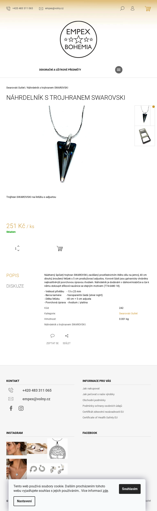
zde (105, 491)
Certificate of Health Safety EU (100, 417)
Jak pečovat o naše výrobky (98, 394)
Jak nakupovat (91, 388)
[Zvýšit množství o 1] (18, 246)
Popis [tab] (12, 275)
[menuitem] (60, 69)
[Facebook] (11, 408)
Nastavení (24, 501)
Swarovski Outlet (128, 313)
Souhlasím (130, 489)
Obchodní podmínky (94, 400)
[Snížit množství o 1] (18, 250)
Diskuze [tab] (15, 286)
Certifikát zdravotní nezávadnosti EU (103, 411)
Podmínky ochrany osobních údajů (102, 405)
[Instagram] (21, 408)
